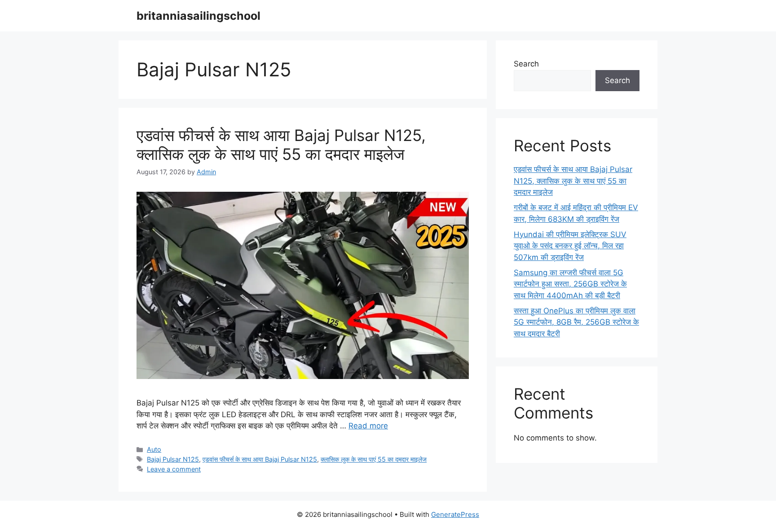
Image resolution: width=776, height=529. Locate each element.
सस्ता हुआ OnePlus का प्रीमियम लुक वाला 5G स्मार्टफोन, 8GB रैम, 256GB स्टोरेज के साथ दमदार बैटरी (576, 322)
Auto (154, 449)
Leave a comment (174, 469)
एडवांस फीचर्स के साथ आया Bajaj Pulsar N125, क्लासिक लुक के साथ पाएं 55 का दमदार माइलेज (281, 144)
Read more (368, 425)
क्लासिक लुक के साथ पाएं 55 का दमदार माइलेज (374, 459)
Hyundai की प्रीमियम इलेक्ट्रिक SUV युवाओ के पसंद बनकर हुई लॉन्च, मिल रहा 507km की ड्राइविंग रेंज (570, 246)
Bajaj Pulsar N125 (173, 459)
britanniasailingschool (198, 15)
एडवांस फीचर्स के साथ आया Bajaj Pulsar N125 (260, 459)
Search (526, 63)
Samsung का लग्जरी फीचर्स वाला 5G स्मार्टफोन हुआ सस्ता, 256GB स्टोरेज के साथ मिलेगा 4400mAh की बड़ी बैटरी (570, 284)
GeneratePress (455, 514)
